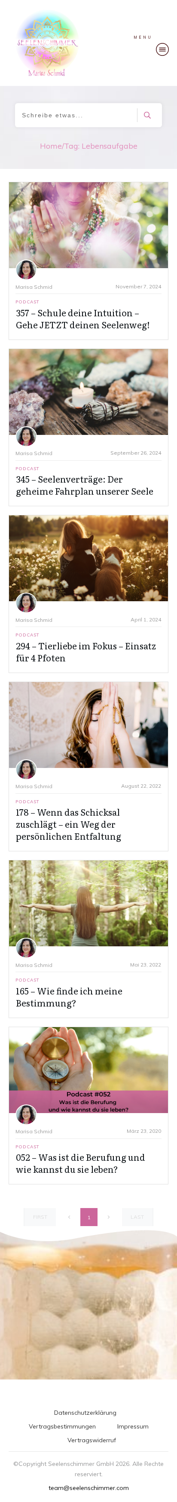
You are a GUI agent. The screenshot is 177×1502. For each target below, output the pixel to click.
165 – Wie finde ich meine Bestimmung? (69, 996)
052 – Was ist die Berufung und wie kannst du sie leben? (80, 1162)
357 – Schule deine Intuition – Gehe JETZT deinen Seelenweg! (83, 318)
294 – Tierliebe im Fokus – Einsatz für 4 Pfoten (86, 651)
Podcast (27, 302)
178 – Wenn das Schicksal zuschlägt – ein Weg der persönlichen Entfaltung (68, 823)
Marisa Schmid (33, 287)
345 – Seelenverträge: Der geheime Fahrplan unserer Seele (84, 484)
